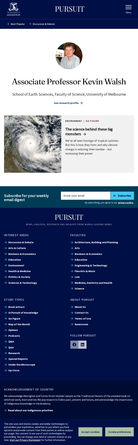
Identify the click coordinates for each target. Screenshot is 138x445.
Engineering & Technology (91, 265)
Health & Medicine (19, 271)
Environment (16, 265)
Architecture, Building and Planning (96, 242)
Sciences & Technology (22, 282)
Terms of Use (83, 318)
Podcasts (14, 335)
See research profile (66, 103)
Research (14, 353)
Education (14, 259)
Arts (77, 248)
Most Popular (18, 23)
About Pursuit (82, 300)
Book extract (16, 307)
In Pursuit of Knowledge (23, 312)
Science (79, 288)
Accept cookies (90, 432)
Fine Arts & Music (85, 271)
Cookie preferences (119, 432)
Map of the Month (19, 324)
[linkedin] (82, 345)
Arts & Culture (17, 248)
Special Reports (18, 358)
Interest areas (16, 235)
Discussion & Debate (44, 23)
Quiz (11, 347)
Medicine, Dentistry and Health (93, 282)
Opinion (13, 330)
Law (77, 277)
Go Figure (14, 318)
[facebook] (74, 345)
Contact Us (82, 312)
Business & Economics (22, 254)
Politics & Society (19, 277)
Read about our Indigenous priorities (30, 410)
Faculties (78, 235)
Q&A (11, 341)
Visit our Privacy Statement (25, 440)
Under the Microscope (21, 364)
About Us (80, 307)
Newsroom (81, 324)
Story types (14, 300)
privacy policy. (126, 202)
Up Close (13, 370)
